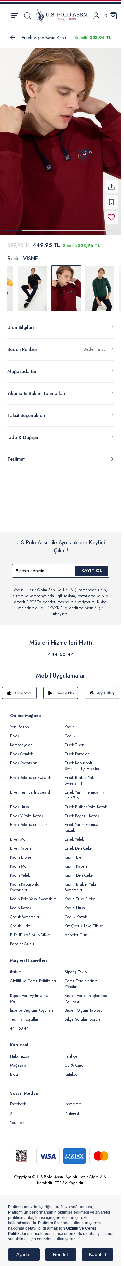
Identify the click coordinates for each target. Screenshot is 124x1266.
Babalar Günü (22, 940)
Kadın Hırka (75, 904)
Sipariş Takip (76, 968)
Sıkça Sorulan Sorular (83, 1015)
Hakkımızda (19, 1052)
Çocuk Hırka (20, 922)
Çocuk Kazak (76, 913)
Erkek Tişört (74, 741)
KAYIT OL (91, 566)
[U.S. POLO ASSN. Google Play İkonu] (60, 689)
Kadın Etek (74, 853)
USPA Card (74, 1061)
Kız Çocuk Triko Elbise (84, 922)
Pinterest (72, 1109)
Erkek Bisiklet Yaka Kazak (86, 803)
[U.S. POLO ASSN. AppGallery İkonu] (102, 689)
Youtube (17, 1119)
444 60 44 (61, 650)
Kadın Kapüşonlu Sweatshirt (24, 883)
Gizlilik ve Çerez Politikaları (33, 977)
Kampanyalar (21, 741)
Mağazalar (19, 1061)
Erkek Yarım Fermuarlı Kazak (83, 823)
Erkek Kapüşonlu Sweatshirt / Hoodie (82, 762)
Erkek (14, 732)
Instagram (73, 1100)
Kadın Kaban (76, 862)
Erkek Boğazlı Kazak (82, 812)
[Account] (96, 15)
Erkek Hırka (19, 803)
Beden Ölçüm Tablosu (84, 1006)
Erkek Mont (19, 835)
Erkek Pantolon (77, 750)
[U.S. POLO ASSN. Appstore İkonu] (19, 689)
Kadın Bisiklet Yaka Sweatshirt (81, 883)
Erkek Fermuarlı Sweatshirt (32, 788)
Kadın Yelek (20, 871)
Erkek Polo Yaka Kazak (28, 821)
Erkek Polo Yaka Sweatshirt (32, 774)
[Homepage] (62, 15)
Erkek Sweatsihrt (23, 759)
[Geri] (12, 38)
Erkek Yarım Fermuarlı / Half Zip (85, 791)
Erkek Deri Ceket (79, 844)
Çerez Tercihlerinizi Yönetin (81, 980)
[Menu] (14, 15)
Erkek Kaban (20, 844)
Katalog (71, 1070)
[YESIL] (100, 284)
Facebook (18, 1100)
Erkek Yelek (74, 835)
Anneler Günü (77, 931)
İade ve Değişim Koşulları (31, 1006)
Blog (14, 1070)
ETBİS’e (62, 1179)
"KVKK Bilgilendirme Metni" (72, 604)
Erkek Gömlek (21, 750)
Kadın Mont (20, 862)
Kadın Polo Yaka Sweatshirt (33, 895)
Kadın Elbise (20, 853)
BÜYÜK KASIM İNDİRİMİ (31, 931)
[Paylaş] (111, 183)
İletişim (15, 968)
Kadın (70, 723)
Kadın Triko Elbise (80, 895)
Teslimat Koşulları (24, 1015)
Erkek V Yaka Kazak (26, 812)
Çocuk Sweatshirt (24, 913)
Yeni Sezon (19, 723)
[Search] (27, 15)
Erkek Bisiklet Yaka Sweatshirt (80, 776)
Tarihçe (71, 1052)
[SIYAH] (32, 284)
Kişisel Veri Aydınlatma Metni (29, 994)
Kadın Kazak (20, 904)
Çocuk (70, 732)
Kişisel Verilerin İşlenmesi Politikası (86, 994)
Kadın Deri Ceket (79, 871)
